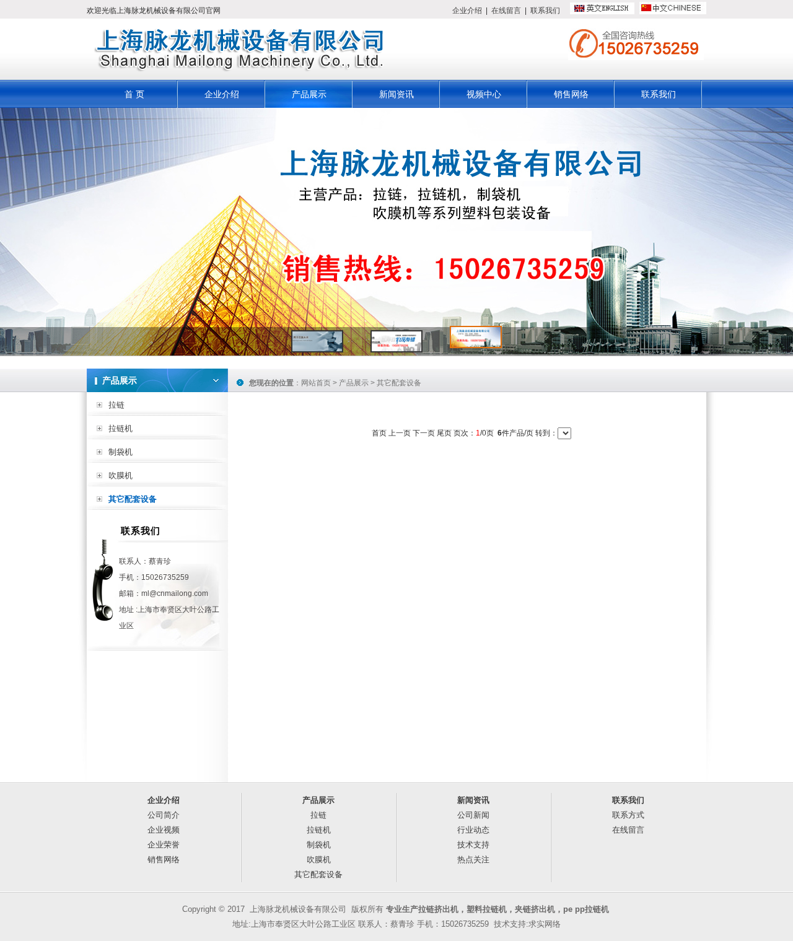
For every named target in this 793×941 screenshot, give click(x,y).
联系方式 (628, 815)
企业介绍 (467, 10)
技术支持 (473, 844)
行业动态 (473, 829)
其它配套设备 (132, 499)
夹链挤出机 (535, 909)
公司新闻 (473, 815)
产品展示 (309, 94)
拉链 (116, 404)
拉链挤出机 (438, 909)
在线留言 (506, 10)
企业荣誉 (163, 844)
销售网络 (571, 94)
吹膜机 (120, 475)
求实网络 (544, 924)
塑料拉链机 (487, 909)
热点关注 (473, 859)
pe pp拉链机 (586, 909)
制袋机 (120, 452)
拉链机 (120, 428)
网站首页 (316, 383)
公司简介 (163, 815)
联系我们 (545, 10)
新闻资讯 (396, 94)
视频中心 (484, 94)
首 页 (134, 94)
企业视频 (163, 829)
